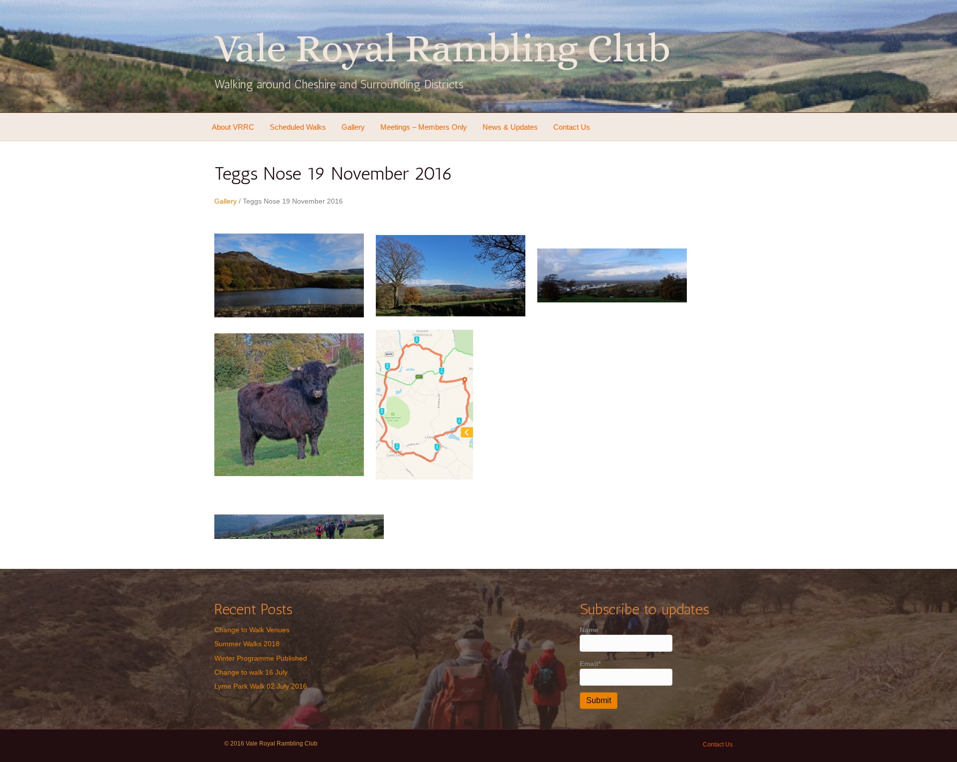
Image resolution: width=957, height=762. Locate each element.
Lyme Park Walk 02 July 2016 (260, 686)
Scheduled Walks (298, 127)
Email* (590, 664)
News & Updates (510, 127)
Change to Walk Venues (252, 630)
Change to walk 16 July (251, 672)
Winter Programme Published (260, 658)
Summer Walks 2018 (247, 644)
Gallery (353, 127)
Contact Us (571, 127)
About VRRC (233, 127)
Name (589, 630)
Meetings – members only (423, 127)
